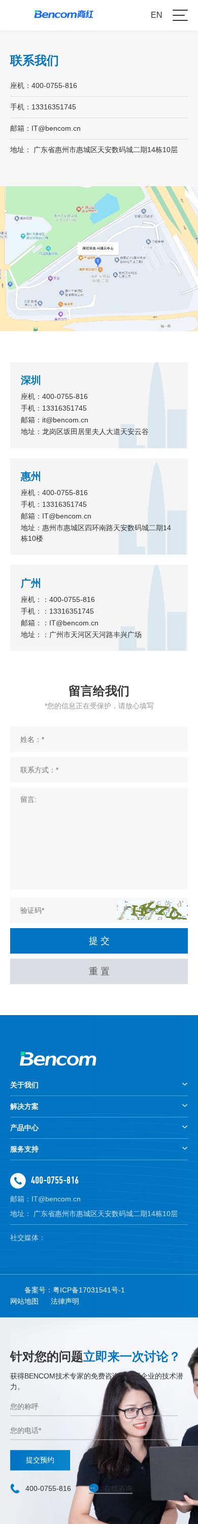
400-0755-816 (55, 1180)
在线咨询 (118, 1488)
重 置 (99, 971)
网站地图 (24, 1301)
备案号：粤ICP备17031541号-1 (74, 1290)
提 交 (99, 941)
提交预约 (40, 1460)
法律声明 (65, 1301)
